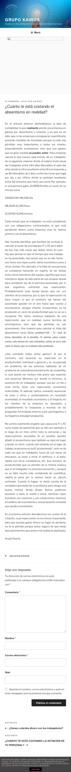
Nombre (10, 638)
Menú (37, 32)
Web (7, 672)
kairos (37, 101)
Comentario (12, 592)
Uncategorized (20, 556)
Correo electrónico (16, 655)
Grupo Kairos (22, 19)
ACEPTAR (35, 769)
